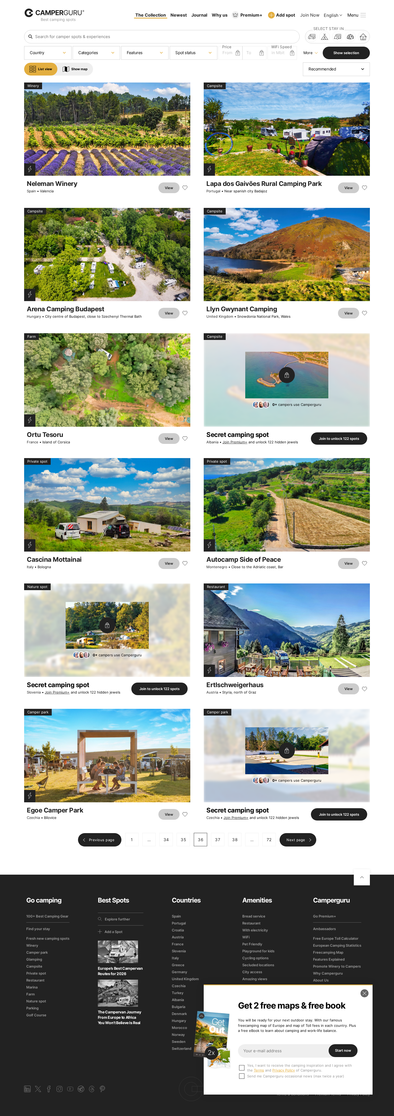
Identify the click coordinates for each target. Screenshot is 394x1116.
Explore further (117, 919)
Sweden (178, 1041)
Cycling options (255, 958)
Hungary (34, 316)
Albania (212, 442)
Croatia (178, 930)
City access (252, 972)
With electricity (255, 930)
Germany (179, 972)
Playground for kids (258, 951)
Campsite (34, 966)
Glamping (34, 959)
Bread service (253, 916)
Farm (30, 994)
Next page (296, 840)
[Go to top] (362, 877)
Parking (32, 1008)
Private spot (36, 973)
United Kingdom (219, 316)
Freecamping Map (328, 952)
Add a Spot (113, 932)
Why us (220, 15)
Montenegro (216, 567)
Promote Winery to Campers (337, 966)
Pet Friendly (252, 944)
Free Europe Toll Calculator (335, 938)
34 (166, 839)
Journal (199, 15)
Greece (178, 965)
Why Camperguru (328, 973)
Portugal (213, 191)
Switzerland (181, 1048)
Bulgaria (178, 1007)
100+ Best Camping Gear (47, 916)
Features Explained (329, 959)
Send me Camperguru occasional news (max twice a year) (295, 1076)
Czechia (33, 817)
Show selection (346, 53)
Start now (343, 1050)
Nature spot (36, 1001)
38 (234, 839)
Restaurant (35, 980)
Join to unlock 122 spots (339, 438)
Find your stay (38, 929)
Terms (259, 1070)
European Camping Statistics (337, 945)
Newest (178, 15)
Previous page (102, 840)
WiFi (246, 937)
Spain (31, 191)
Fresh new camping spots (47, 938)
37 (217, 839)
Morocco (179, 1027)
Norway (178, 1034)
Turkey (178, 993)
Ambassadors (324, 929)
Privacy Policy (283, 1070)
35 (183, 839)
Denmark (179, 1014)
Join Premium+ (234, 442)
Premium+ (251, 15)
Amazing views (254, 979)
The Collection (150, 15)
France (32, 442)
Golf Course (36, 1015)
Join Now (309, 15)
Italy (30, 567)
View (169, 188)
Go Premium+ (324, 916)
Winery (32, 945)
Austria (212, 692)
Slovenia (34, 692)
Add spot (285, 15)
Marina (32, 987)
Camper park (37, 952)
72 (269, 839)
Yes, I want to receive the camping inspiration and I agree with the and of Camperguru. (299, 1067)
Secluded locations (258, 965)
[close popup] (364, 993)
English (331, 15)
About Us (321, 980)
